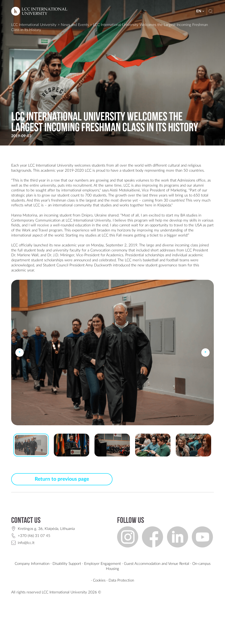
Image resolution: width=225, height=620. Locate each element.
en (198, 11)
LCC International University (33, 25)
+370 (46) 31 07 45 (34, 536)
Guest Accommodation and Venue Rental (156, 563)
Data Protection (121, 580)
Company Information (32, 563)
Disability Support (67, 563)
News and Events (75, 25)
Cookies (99, 580)
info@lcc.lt (26, 543)
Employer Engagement (102, 563)
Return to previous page (62, 479)
